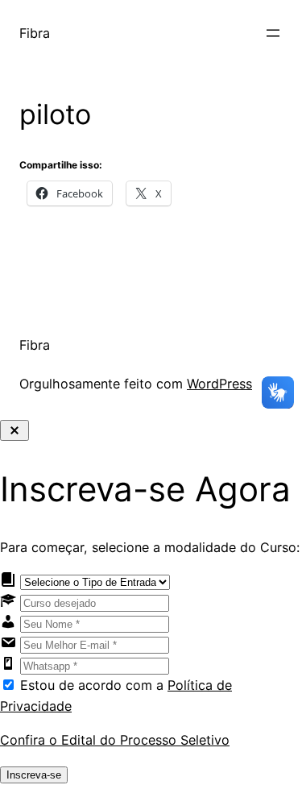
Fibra (34, 33)
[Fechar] (14, 430)
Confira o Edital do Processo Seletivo (115, 740)
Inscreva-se (33, 775)
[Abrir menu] (273, 33)
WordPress (219, 384)
